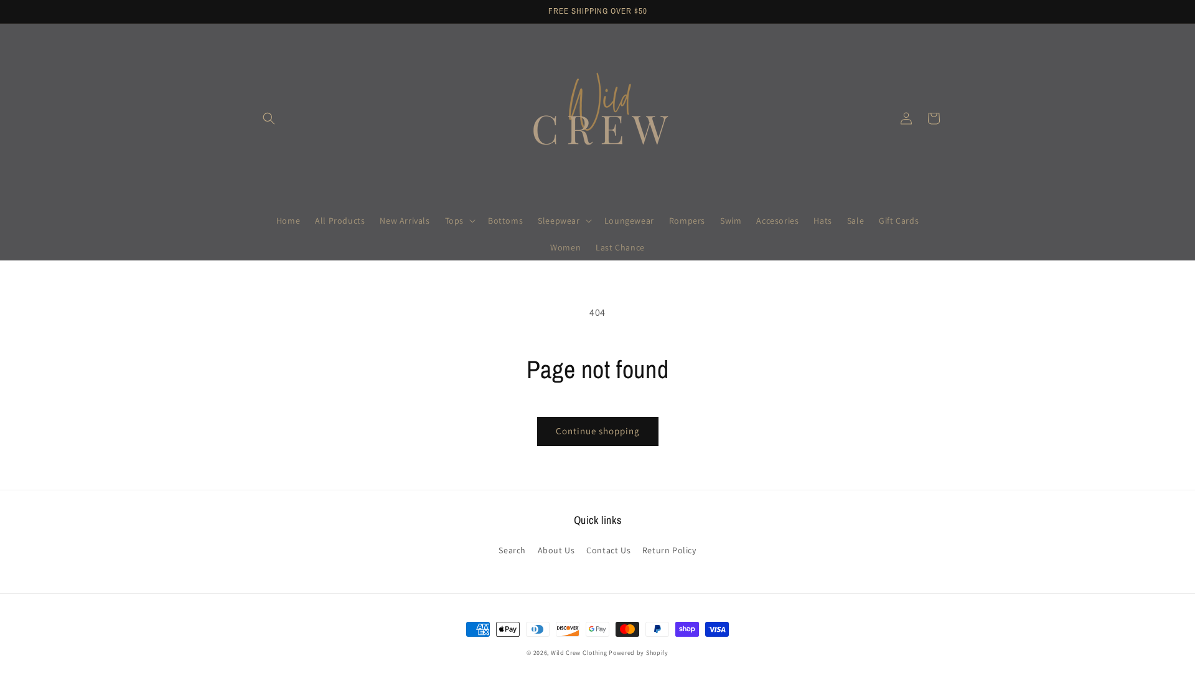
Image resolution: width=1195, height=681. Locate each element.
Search (512, 550)
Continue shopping (598, 431)
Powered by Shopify (638, 653)
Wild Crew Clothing (579, 653)
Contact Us (608, 550)
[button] (269, 118)
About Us (556, 550)
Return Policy (669, 550)
